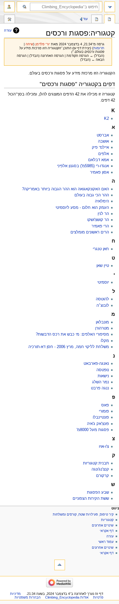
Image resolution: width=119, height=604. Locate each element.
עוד (85, 19)
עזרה (8, 30)
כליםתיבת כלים (9, 20)
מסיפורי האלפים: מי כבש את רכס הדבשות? (72, 334)
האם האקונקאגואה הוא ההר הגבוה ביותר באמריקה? (65, 189)
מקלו (105, 341)
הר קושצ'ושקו (98, 220)
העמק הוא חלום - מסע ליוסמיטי (82, 207)
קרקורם (102, 476)
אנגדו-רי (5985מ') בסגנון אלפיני (83, 166)
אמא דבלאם (98, 160)
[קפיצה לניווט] (109, 7)
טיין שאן (102, 266)
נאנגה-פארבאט (96, 363)
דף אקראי (107, 531)
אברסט (103, 135)
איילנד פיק (100, 147)
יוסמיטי (103, 282)
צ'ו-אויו (104, 446)
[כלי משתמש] (9, 7)
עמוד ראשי (106, 542)
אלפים (103, 154)
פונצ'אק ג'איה (98, 424)
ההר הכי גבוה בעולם (91, 195)
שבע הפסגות (98, 492)
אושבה (103, 141)
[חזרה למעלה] (59, 565)
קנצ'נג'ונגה (100, 469)
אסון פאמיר (99, 172)
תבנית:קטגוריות (96, 463)
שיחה (29, 44)
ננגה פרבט (100, 388)
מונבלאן (102, 322)
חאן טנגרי (101, 249)
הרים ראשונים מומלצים (89, 232)
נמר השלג (100, 382)
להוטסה (102, 299)
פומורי (104, 411)
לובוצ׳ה (102, 305)
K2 (106, 118)
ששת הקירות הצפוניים (91, 498)
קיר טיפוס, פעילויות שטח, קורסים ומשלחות (83, 514)
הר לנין (103, 214)
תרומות (98, 48)
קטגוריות (107, 520)
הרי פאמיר (100, 226)
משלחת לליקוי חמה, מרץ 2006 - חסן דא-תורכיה (68, 347)
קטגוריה (109, 20)
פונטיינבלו (101, 417)
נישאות (103, 376)
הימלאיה (102, 201)
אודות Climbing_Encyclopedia (66, 597)
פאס (105, 405)
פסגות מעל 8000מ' (93, 430)
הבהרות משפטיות (28, 597)
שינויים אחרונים (103, 525)
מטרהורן (102, 328)
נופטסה (102, 370)
